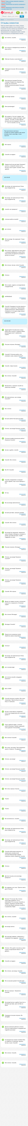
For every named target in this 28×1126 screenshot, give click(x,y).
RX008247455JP (22, 484)
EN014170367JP (22, 548)
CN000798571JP (22, 220)
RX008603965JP (22, 637)
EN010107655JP (22, 890)
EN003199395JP (22, 230)
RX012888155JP (22, 716)
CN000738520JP (22, 867)
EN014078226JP (22, 388)
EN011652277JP (22, 760)
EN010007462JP (22, 878)
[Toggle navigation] (25, 12)
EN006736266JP (22, 668)
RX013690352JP (22, 50)
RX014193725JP (22, 170)
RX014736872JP (22, 60)
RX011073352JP (22, 1031)
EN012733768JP (22, 345)
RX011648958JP (22, 145)
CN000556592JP (22, 800)
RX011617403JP (22, 939)
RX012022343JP (22, 972)
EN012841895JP (22, 1006)
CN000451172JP (22, 429)
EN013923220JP (22, 357)
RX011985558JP (22, 750)
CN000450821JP (22, 276)
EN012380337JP (22, 842)
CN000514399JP (22, 962)
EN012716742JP (22, 780)
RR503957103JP (22, 377)
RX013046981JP (22, 410)
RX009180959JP (22, 538)
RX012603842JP (22, 451)
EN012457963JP (22, 790)
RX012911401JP (22, 592)
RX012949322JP (22, 605)
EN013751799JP (22, 494)
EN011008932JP (22, 982)
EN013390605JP (22, 658)
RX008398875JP (22, 1054)
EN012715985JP (22, 367)
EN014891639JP (22, 200)
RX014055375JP (22, 107)
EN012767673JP (22, 831)
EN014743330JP (22, 266)
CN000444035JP (22, 471)
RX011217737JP (22, 1064)
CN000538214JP (22, 210)
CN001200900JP (22, 155)
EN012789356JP (22, 952)
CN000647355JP (22, 256)
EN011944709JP (22, 770)
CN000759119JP (22, 559)
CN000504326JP (22, 71)
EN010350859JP (22, 1044)
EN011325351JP (22, 647)
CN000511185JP (22, 97)
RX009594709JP (22, 738)
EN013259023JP (22, 441)
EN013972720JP (22, 400)
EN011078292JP (22, 1018)
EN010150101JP (22, 615)
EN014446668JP (22, 189)
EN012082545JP (22, 927)
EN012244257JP (22, 857)
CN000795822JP (22, 297)
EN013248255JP (22, 504)
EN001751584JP (22, 335)
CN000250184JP (22, 461)
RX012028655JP (22, 287)
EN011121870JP (22, 625)
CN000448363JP (22, 571)
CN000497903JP (22, 582)
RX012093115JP (22, 993)
